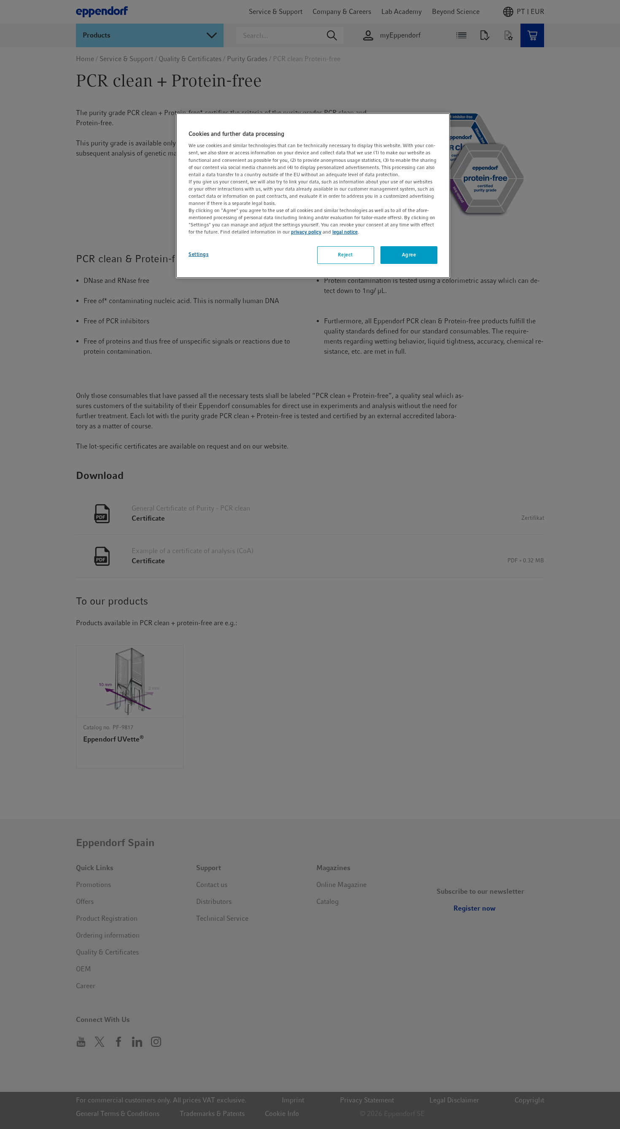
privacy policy (306, 232)
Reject (345, 255)
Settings (199, 254)
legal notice (345, 232)
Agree (409, 255)
